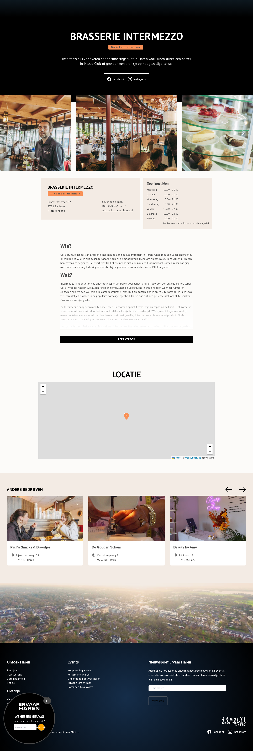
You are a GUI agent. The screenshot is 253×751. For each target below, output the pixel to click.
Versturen (158, 701)
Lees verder (126, 339)
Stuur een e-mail (112, 201)
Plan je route (56, 210)
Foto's (11, 682)
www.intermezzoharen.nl (117, 210)
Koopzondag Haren (79, 670)
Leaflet (177, 457)
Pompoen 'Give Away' (80, 687)
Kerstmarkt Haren (79, 674)
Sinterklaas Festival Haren (84, 678)
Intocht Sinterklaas (80, 682)
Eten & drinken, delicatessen (126, 47)
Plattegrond (14, 674)
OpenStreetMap (193, 457)
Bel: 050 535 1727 (114, 206)
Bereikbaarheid (16, 678)
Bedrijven (12, 670)
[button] (11, 132)
